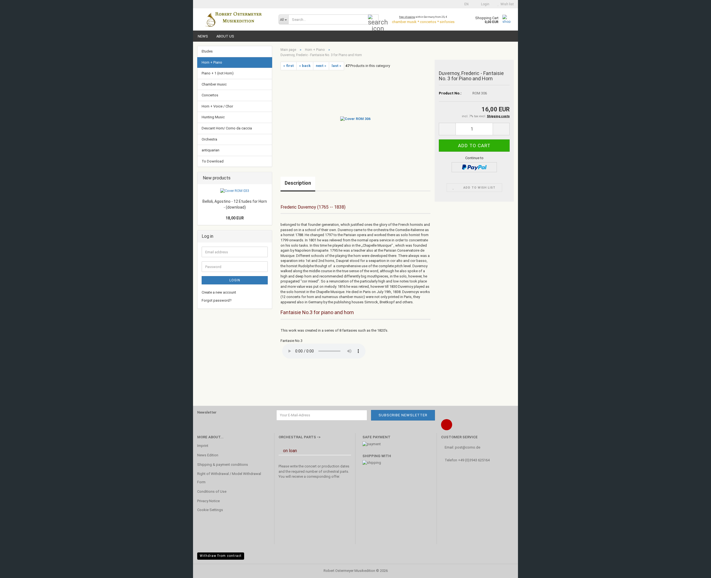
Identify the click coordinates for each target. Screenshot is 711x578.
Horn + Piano (212, 62)
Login (234, 280)
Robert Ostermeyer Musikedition (349, 571)
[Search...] (373, 20)
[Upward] (695, 569)
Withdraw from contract (221, 556)
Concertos (210, 95)
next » (321, 66)
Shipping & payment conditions (222, 464)
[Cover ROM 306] (355, 118)
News (203, 36)
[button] (465, 4)
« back (305, 66)
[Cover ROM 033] (234, 191)
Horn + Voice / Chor (217, 106)
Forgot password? (217, 300)
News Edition (207, 455)
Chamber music (214, 84)
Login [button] (484, 4)
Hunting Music (213, 117)
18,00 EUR (235, 218)
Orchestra (209, 139)
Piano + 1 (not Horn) (218, 73)
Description (298, 183)
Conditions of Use (211, 491)
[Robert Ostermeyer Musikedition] (233, 19)
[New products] (266, 178)
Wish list (506, 4)
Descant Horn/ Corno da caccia (227, 128)
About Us (225, 36)
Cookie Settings (210, 510)
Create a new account (219, 292)
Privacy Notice (208, 501)
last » (336, 66)
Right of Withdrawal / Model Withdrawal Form (229, 478)
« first (288, 66)
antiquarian (210, 150)
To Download (213, 161)
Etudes (207, 51)
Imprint (202, 446)
